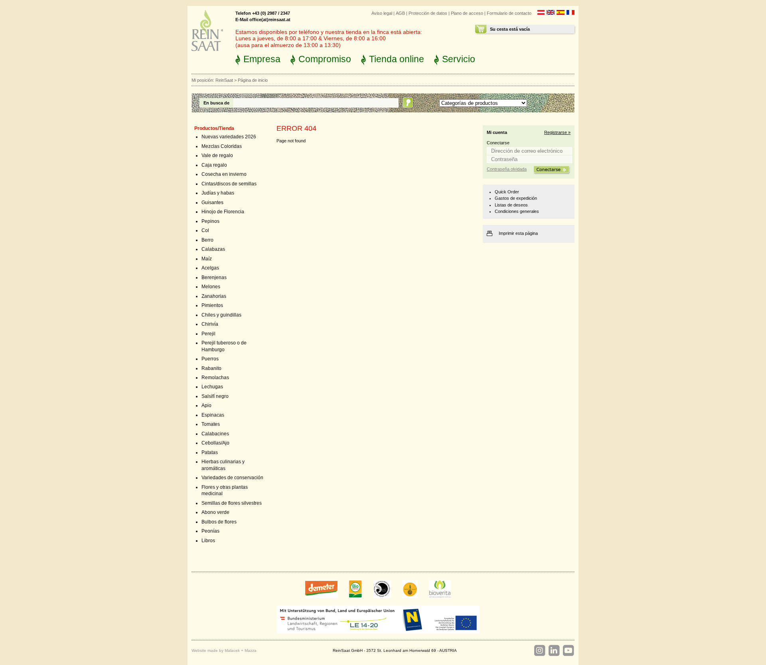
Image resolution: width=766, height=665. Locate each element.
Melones (210, 286)
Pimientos (212, 305)
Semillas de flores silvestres (231, 503)
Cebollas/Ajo (215, 443)
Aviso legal (381, 13)
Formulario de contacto (509, 13)
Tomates (210, 424)
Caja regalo (214, 165)
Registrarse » (557, 132)
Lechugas (212, 387)
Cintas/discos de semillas (229, 184)
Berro (207, 240)
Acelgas (210, 268)
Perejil (208, 333)
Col (205, 230)
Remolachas (215, 377)
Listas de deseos (511, 205)
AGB (400, 13)
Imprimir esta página (518, 233)
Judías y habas (217, 193)
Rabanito (211, 368)
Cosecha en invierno (224, 174)
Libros (208, 540)
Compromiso (324, 59)
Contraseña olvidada (507, 169)
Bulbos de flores (219, 522)
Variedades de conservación (232, 477)
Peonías (210, 531)
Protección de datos (428, 13)
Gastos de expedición (516, 198)
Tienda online (396, 59)
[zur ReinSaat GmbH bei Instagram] (539, 650)
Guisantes (212, 202)
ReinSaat (224, 80)
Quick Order (507, 191)
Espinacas (212, 415)
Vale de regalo (217, 155)
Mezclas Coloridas (221, 146)
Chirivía (209, 324)
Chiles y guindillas (221, 315)
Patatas (209, 452)
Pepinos (210, 221)
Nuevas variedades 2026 (228, 137)
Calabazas (213, 249)
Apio (206, 405)
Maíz (206, 259)
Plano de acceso (467, 13)
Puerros (210, 359)
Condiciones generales (517, 211)
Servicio (458, 59)
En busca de (216, 102)
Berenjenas (214, 277)
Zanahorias (213, 296)
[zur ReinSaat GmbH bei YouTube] (568, 650)
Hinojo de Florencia (222, 211)
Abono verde (215, 512)
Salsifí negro (215, 396)
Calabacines (215, 434)
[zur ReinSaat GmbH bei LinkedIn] (553, 650)
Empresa (261, 59)
